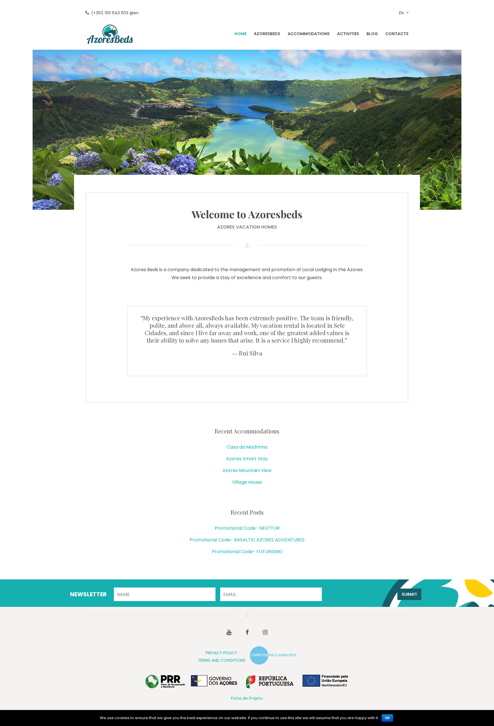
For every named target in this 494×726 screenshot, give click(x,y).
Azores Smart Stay (247, 458)
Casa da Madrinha (247, 447)
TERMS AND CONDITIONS (221, 660)
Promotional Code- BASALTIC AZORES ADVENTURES (247, 540)
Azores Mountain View (247, 470)
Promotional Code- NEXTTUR (247, 528)
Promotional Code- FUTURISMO (247, 551)
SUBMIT (409, 594)
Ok (387, 718)
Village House (247, 482)
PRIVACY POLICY (221, 653)
